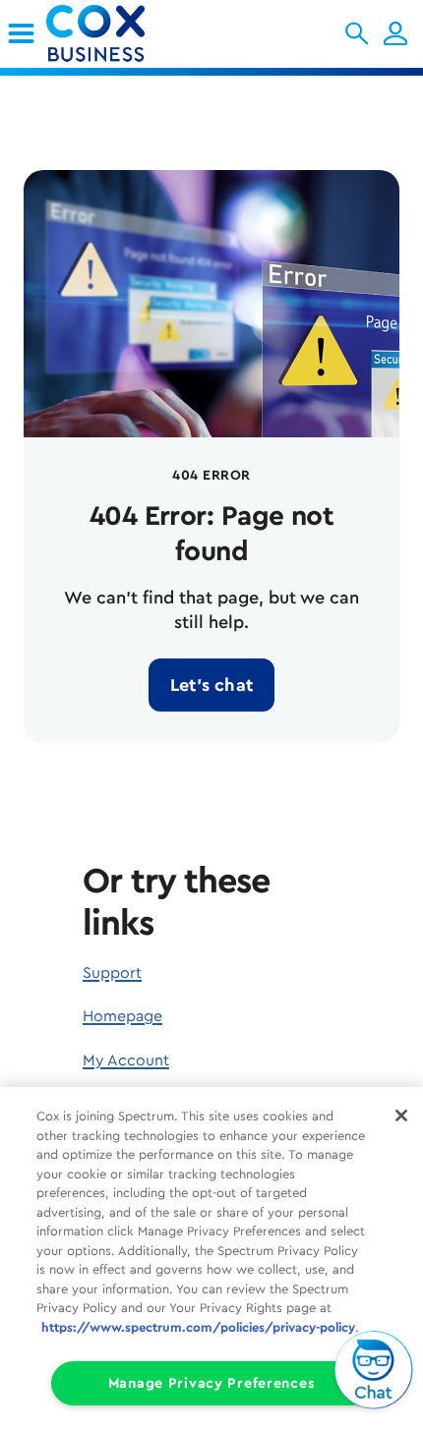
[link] (21, 33)
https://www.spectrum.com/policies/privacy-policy (198, 1327)
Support (112, 973)
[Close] (401, 1115)
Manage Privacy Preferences (212, 1383)
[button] (356, 33)
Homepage (122, 1016)
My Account (126, 1060)
